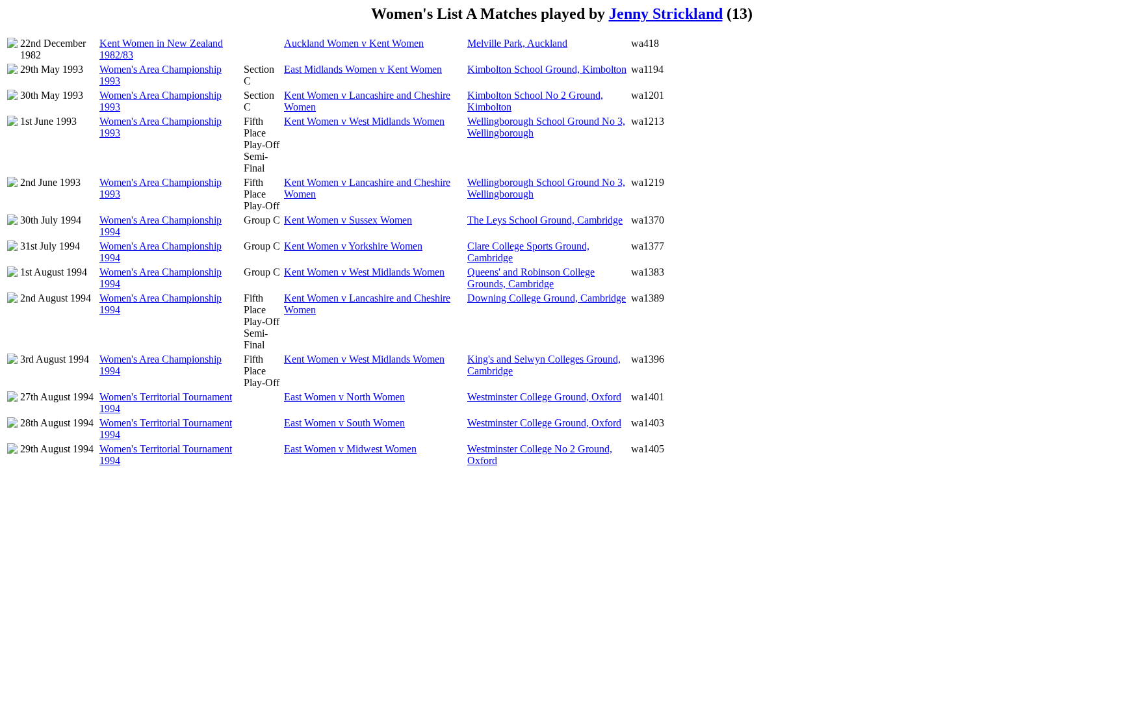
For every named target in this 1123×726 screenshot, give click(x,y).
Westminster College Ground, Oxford (544, 396)
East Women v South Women (344, 422)
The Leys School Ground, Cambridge (545, 220)
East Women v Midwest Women (350, 448)
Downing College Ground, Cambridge (546, 298)
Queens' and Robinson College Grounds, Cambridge (531, 277)
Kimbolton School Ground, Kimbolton (546, 69)
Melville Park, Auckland (517, 43)
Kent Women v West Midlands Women (364, 121)
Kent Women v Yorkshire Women (353, 246)
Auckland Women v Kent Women (354, 43)
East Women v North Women (344, 396)
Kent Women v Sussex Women (348, 220)
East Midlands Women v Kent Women (363, 69)
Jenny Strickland (666, 13)
